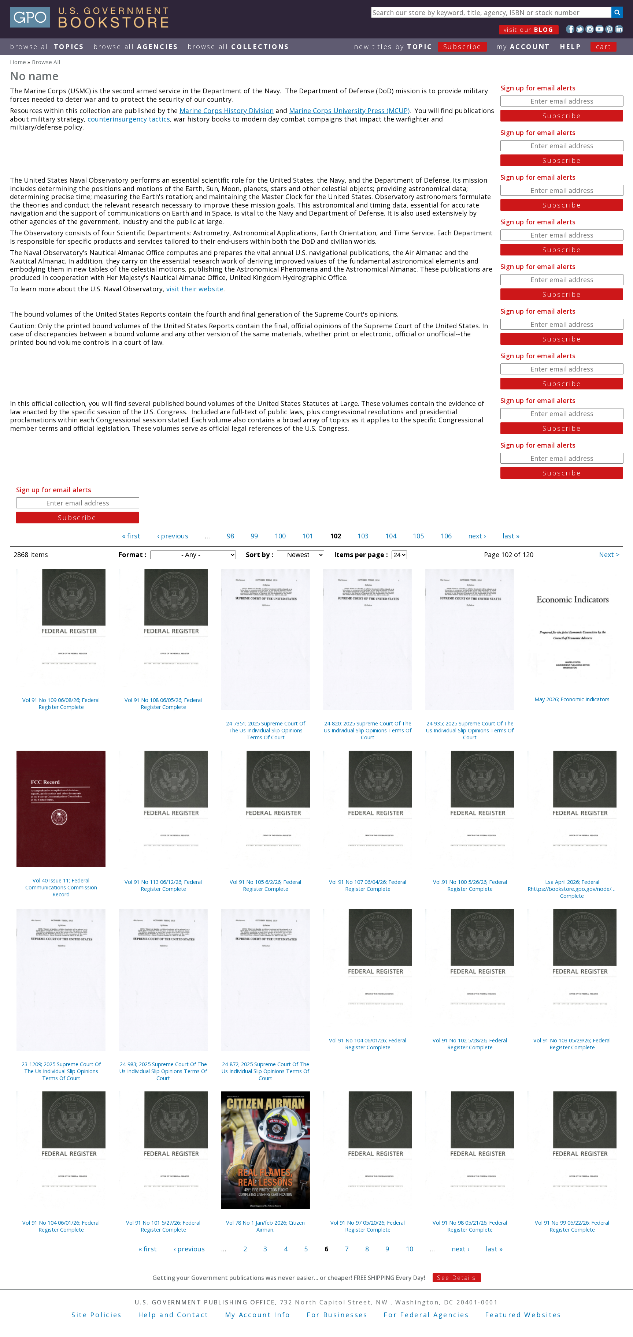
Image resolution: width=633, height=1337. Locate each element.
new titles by (418, 46)
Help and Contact (173, 1314)
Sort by (258, 554)
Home (18, 62)
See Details (456, 1278)
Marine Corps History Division (226, 110)
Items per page (360, 554)
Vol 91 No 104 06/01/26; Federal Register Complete (367, 1044)
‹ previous (172, 535)
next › (477, 535)
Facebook (570, 29)
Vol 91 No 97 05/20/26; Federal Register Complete (367, 1226)
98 (230, 535)
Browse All (47, 46)
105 (418, 535)
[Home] (92, 25)
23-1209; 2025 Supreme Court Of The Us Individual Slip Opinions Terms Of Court (61, 1071)
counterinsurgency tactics (129, 119)
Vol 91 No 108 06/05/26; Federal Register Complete (163, 703)
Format (131, 554)
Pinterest (609, 29)
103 (363, 535)
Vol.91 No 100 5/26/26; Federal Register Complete (470, 885)
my (523, 46)
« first (131, 535)
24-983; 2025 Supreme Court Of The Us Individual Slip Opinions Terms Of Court (163, 1071)
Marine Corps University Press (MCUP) (349, 110)
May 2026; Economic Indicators (572, 699)
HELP (570, 46)
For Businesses (337, 1314)
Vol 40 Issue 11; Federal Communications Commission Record (61, 887)
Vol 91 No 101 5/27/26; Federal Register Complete (163, 1226)
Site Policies (96, 1314)
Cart (603, 46)
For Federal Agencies (426, 1314)
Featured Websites (523, 1314)
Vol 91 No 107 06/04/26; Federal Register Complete (367, 885)
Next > (609, 554)
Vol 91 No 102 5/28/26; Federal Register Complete (470, 1044)
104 (390, 535)
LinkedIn (619, 29)
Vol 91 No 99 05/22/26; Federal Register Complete (572, 1226)
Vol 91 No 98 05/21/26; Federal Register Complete (470, 1226)
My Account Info (258, 1314)
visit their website (194, 288)
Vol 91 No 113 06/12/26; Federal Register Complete (163, 885)
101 (307, 535)
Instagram (589, 29)
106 (446, 535)
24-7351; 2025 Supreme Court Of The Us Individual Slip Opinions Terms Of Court (265, 730)
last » (511, 535)
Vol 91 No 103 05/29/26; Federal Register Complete (572, 1044)
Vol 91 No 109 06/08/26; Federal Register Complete (61, 703)
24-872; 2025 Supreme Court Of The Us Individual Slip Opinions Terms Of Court (265, 1071)
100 (280, 535)
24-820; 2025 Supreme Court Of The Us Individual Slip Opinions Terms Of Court (367, 730)
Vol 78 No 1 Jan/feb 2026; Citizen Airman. (265, 1226)
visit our (529, 30)
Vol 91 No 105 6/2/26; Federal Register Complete (265, 885)
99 (254, 535)
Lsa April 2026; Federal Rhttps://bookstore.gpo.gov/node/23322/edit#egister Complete (572, 888)
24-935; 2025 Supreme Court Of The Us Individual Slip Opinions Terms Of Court (470, 730)
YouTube (599, 29)
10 (409, 1248)
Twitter (580, 29)
